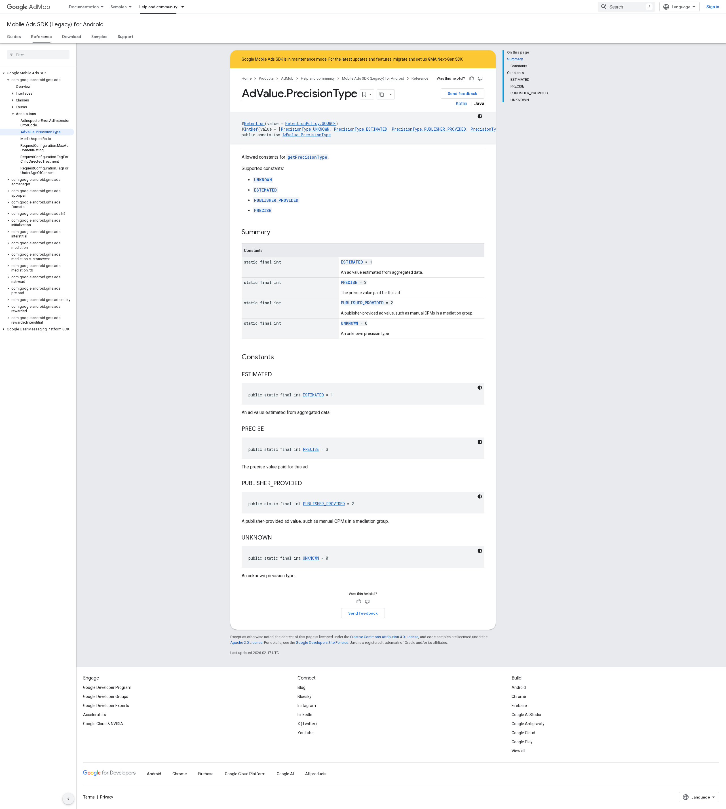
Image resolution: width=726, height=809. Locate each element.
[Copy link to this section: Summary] (276, 232)
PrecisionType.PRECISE (494, 129)
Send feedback (462, 93)
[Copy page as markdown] (382, 94)
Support (125, 36)
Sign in (712, 7)
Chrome (519, 696)
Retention (254, 123)
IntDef (251, 129)
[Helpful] (471, 78)
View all (518, 751)
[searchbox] (38, 54)
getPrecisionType (307, 157)
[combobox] (626, 7)
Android (519, 687)
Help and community (158, 6)
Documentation (84, 6)
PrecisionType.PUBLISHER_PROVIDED (429, 129)
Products (266, 78)
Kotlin (461, 103)
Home (247, 78)
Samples (119, 6)
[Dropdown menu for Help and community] (184, 7)
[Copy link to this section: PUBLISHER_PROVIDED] (307, 483)
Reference (41, 36)
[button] (37, 73)
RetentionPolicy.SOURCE (310, 123)
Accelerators (94, 714)
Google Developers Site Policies (322, 642)
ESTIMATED (265, 190)
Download (71, 36)
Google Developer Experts (106, 705)
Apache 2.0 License (246, 642)
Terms (89, 797)
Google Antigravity (528, 723)
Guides (14, 36)
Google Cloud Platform (245, 774)
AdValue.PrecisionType (306, 134)
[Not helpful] (480, 78)
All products (315, 774)
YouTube (305, 733)
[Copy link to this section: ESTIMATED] (277, 374)
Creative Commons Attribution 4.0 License (384, 637)
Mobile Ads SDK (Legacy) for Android (55, 24)
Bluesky (304, 696)
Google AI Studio (526, 714)
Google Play (522, 742)
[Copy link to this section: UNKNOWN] (277, 538)
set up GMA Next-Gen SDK (439, 59)
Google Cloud (523, 733)
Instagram (306, 705)
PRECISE (262, 210)
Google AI (285, 774)
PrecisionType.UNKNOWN (305, 129)
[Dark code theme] (479, 116)
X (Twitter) (307, 723)
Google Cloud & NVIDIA (103, 723)
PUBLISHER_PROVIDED (276, 200)
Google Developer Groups (105, 696)
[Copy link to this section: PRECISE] (269, 429)
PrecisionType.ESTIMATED (360, 129)
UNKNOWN (263, 179)
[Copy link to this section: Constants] (279, 357)
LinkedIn (304, 714)
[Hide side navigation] (68, 798)
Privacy (106, 797)
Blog (301, 687)
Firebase (519, 705)
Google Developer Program (107, 687)
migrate (400, 59)
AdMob (39, 7)
